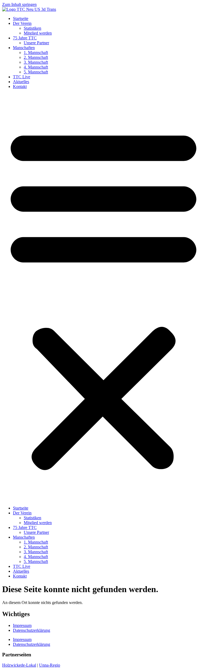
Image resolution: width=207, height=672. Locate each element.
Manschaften (24, 47)
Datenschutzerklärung (31, 630)
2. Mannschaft (36, 57)
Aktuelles (21, 81)
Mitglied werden (38, 33)
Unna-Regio (49, 665)
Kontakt (20, 86)
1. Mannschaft (36, 52)
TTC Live (21, 76)
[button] (103, 297)
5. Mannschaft (36, 72)
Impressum (22, 625)
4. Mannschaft (36, 67)
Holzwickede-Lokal (19, 665)
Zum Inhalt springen (19, 4)
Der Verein (22, 23)
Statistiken (32, 28)
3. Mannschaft (36, 62)
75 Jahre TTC (25, 38)
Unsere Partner (36, 42)
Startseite (20, 18)
